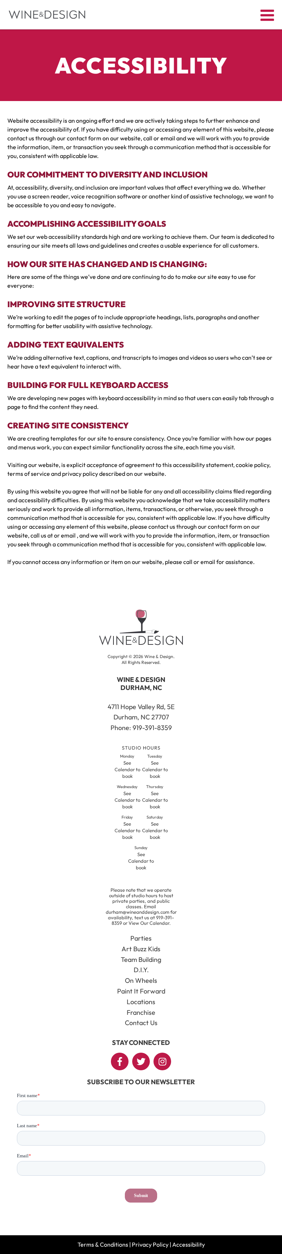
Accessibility (188, 1244)
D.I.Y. (141, 970)
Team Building (141, 959)
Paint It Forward (141, 991)
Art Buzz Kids (141, 949)
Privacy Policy (150, 1244)
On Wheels (141, 980)
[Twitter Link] (141, 1061)
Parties (141, 938)
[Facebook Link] (120, 1061)
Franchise (141, 1012)
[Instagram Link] (162, 1061)
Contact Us (141, 1022)
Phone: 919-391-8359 (141, 727)
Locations (141, 1002)
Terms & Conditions (102, 1244)
